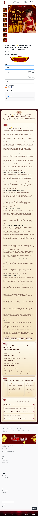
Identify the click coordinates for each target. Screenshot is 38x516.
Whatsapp (26, 514)
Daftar (19, 513)
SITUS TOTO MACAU (22, 2)
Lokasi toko (4, 488)
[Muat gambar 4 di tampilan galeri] (5, 25)
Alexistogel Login (5, 460)
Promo (5, 514)
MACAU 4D (14, 2)
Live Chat (33, 514)
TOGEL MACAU (18, 2)
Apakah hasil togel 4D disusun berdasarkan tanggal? (15, 418)
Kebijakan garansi (5, 490)
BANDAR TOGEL (25, 2)
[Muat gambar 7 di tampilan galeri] (5, 40)
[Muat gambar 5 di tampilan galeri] (5, 30)
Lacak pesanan (4, 486)
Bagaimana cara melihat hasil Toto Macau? (12, 415)
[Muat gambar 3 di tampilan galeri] (5, 20)
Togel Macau (4, 475)
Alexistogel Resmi (5, 462)
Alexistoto (3, 464)
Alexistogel (3, 458)
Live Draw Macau (31, 430)
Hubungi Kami (4, 492)
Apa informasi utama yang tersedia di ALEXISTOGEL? (15, 408)
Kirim (17, 501)
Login (12, 514)
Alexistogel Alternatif (5, 467)
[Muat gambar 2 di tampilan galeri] (5, 15)
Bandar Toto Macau (5, 431)
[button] (28, 2)
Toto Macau (25, 430)
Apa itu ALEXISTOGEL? (9, 404)
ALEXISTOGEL (9, 2)
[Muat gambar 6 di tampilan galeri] (5, 35)
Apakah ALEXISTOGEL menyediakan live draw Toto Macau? (16, 411)
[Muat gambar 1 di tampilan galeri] (5, 10)
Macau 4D (21, 430)
